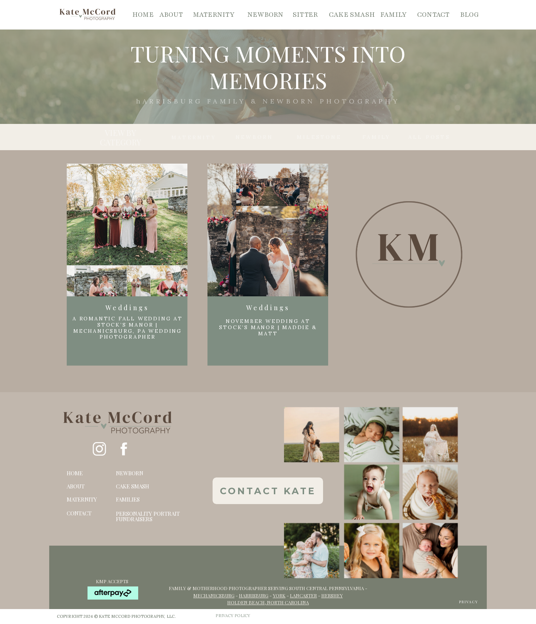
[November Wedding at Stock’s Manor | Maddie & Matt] (267, 232)
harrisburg (253, 595)
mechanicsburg (213, 595)
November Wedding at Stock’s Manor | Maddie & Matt (267, 327)
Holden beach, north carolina (268, 602)
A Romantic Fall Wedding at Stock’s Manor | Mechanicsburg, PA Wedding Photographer (128, 327)
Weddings (127, 307)
